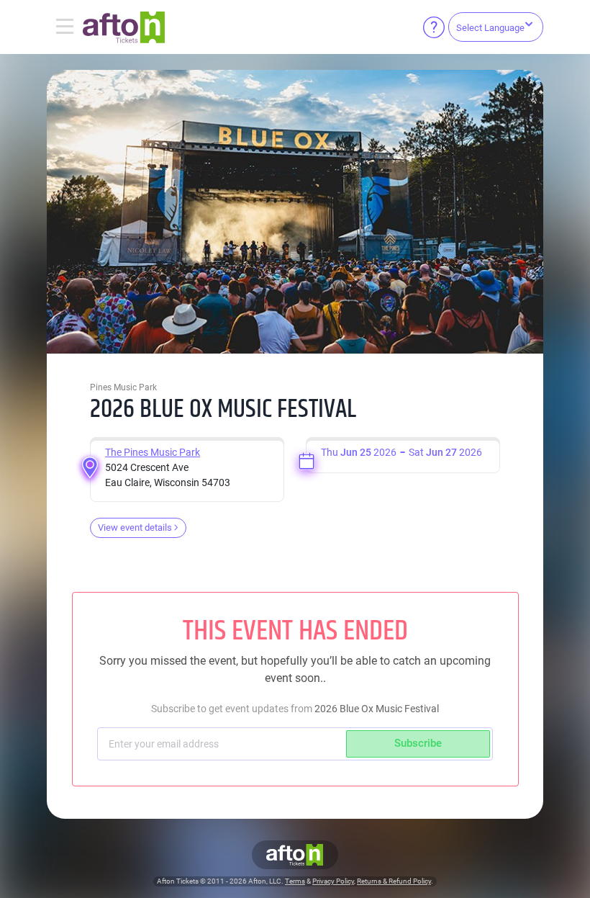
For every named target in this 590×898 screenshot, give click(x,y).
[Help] (434, 27)
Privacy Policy (333, 881)
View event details (135, 527)
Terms (295, 881)
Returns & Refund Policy (394, 881)
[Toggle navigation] (65, 27)
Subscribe (418, 743)
